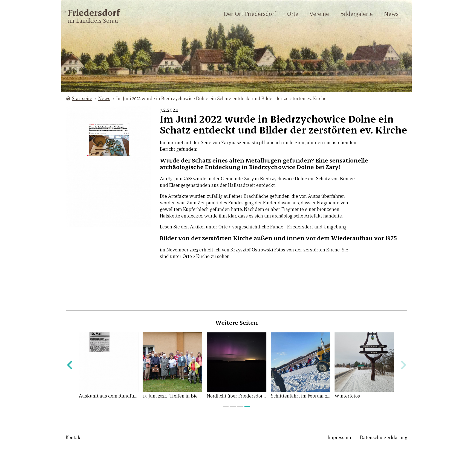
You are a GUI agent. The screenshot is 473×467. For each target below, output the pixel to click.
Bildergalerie (356, 14)
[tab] (226, 406)
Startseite (82, 98)
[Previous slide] (70, 365)
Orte (292, 14)
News (391, 14)
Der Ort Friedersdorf (250, 14)
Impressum (339, 437)
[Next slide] (402, 365)
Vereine (319, 14)
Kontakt (74, 437)
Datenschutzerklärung (383, 437)
